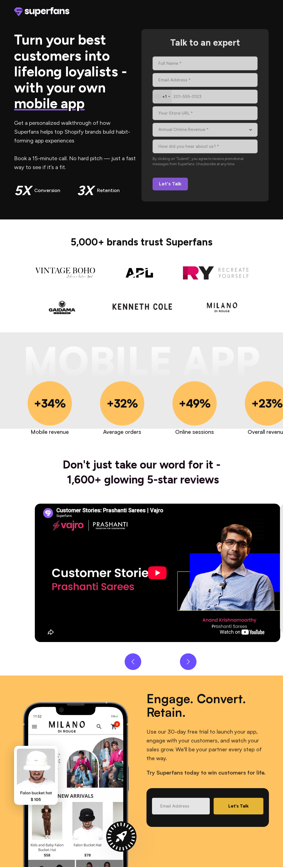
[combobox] (162, 96)
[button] (133, 661)
